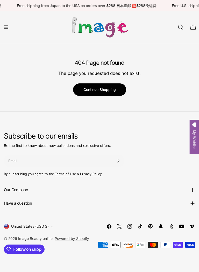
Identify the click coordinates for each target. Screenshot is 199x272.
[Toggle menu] (6, 27)
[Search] (180, 27)
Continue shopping (99, 89)
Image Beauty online (35, 238)
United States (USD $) (30, 226)
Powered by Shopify (72, 238)
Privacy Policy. (91, 174)
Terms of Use (65, 174)
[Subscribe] (118, 160)
